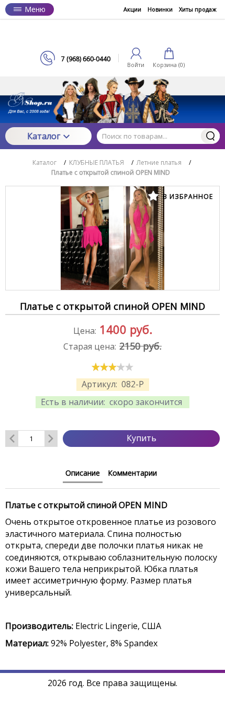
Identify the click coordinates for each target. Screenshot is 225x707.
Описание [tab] (82, 473)
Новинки (160, 9)
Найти (210, 136)
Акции (132, 9)
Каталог (43, 136)
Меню (35, 9)
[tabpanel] (112, 569)
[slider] (112, 367)
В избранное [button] (187, 196)
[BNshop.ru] (112, 35)
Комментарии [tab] (132, 473)
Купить (141, 438)
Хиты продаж (198, 9)
